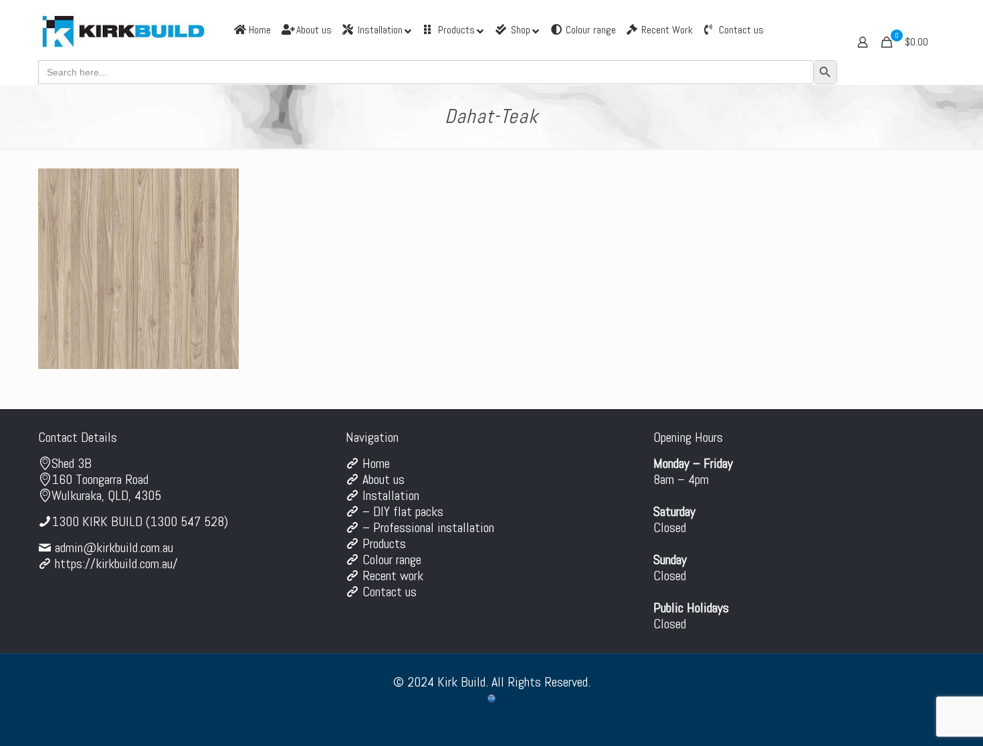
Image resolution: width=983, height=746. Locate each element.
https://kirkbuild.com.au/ (116, 563)
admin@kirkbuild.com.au (114, 547)
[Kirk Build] (123, 30)
